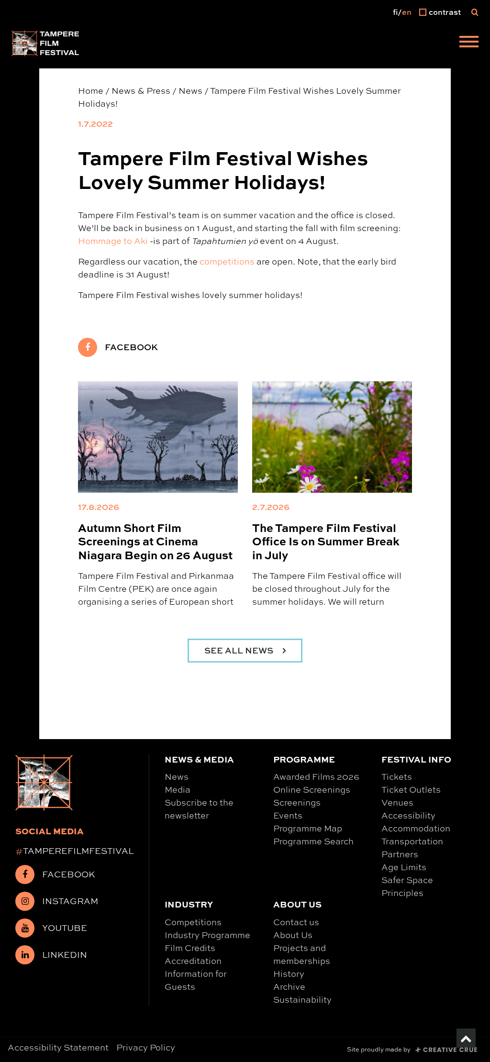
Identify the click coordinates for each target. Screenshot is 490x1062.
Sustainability (302, 999)
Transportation (412, 841)
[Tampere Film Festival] (45, 43)
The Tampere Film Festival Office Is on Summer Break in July (326, 541)
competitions (227, 261)
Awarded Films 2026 (316, 776)
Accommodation (415, 828)
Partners (399, 854)
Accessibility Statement (58, 1047)
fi (395, 12)
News (177, 776)
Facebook (131, 347)
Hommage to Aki (113, 240)
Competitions (193, 922)
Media (177, 789)
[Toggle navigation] (469, 43)
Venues (397, 802)
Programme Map (307, 828)
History (288, 973)
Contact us (296, 922)
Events (287, 815)
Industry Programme (207, 934)
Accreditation (193, 960)
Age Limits (403, 867)
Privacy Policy (145, 1047)
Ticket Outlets (411, 789)
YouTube (64, 927)
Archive (289, 986)
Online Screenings (311, 789)
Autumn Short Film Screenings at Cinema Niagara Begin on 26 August (155, 541)
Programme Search (313, 841)
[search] (474, 12)
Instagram (70, 901)
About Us (292, 934)
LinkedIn (64, 954)
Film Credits (190, 947)
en (407, 12)
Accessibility (408, 815)
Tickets (396, 776)
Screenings (297, 802)
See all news (239, 650)
